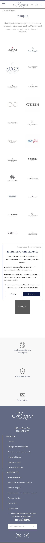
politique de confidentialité (28, 288)
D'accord (31, 294)
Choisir (13, 294)
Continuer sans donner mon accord (29, 247)
